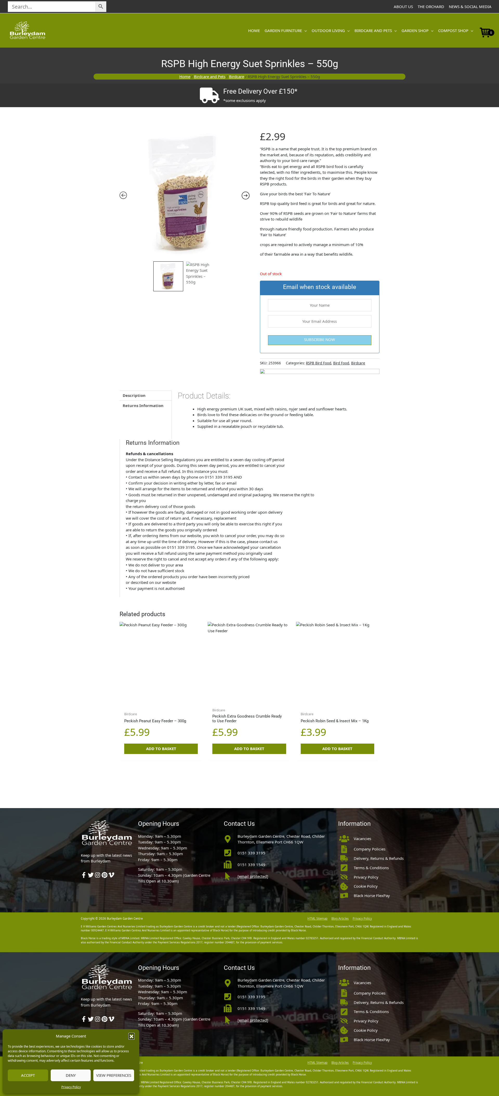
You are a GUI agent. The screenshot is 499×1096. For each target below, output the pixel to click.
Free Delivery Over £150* (260, 91)
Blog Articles (340, 918)
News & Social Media (470, 6)
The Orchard (431, 6)
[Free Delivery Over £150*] (209, 95)
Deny (71, 1075)
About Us (403, 6)
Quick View (161, 699)
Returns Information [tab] (143, 405)
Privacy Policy (71, 1087)
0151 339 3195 (251, 852)
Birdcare (236, 76)
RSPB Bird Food (318, 363)
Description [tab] (134, 395)
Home (184, 76)
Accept (28, 1075)
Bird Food (341, 363)
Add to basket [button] (161, 748)
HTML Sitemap (317, 918)
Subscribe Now (319, 339)
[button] (131, 1036)
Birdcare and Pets (209, 76)
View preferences (113, 1075)
